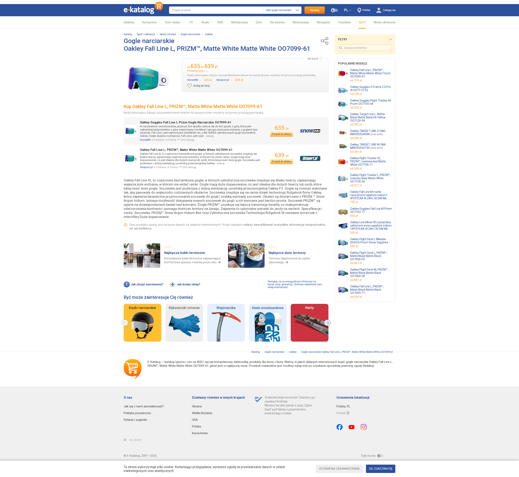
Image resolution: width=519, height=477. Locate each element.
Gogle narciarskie (190, 34)
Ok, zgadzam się (380, 468)
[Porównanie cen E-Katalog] (143, 10)
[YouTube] (352, 427)
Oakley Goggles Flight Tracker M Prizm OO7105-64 (370, 102)
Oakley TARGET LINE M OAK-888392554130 (368, 146)
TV (191, 22)
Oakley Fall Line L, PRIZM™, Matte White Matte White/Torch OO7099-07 (370, 73)
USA (195, 420)
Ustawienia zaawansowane (339, 468)
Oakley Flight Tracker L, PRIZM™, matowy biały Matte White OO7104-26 (370, 178)
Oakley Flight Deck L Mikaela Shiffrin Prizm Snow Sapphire (369, 240)
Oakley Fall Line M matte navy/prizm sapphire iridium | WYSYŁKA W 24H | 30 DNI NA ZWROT (368, 195)
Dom (259, 22)
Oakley (209, 34)
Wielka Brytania (202, 413)
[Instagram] (364, 427)
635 (281, 127)
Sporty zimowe (168, 34)
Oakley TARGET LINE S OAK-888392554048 (368, 132)
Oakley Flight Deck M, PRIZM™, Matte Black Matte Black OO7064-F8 (369, 273)
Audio (205, 22)
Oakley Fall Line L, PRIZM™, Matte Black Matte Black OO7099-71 (367, 290)
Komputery (150, 22)
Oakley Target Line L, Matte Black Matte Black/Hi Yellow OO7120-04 (368, 117)
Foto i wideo (172, 22)
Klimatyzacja (239, 22)
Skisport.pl (146, 167)
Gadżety (129, 22)
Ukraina (197, 406)
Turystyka (344, 22)
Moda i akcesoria (384, 22)
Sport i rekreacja (146, 34)
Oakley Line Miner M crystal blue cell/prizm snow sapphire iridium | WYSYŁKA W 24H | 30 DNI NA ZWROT (371, 225)
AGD (220, 22)
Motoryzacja (301, 22)
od (356, 80)
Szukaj (314, 10)
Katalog (128, 34)
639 (281, 155)
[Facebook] (340, 427)
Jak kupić (312, 58)
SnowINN (145, 139)
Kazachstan (200, 433)
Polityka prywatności (137, 413)
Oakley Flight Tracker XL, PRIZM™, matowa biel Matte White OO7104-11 (368, 161)
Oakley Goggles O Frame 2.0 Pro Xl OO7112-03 (370, 88)
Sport (362, 22)
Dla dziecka (277, 22)
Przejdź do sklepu (281, 134)
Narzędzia (323, 22)
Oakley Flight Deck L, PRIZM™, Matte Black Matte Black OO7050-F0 (368, 256)
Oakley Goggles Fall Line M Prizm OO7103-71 (371, 210)
